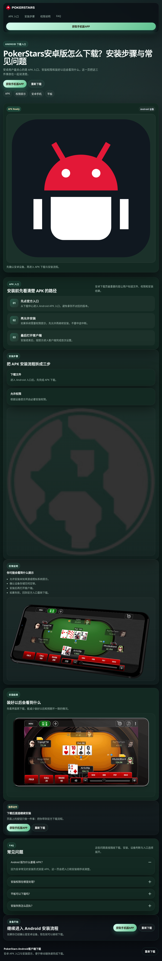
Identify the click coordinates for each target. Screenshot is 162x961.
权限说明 (45, 16)
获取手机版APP (81, 26)
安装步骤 (30, 16)
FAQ (58, 16)
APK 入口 (13, 16)
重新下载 (36, 84)
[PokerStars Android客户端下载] (20, 7)
